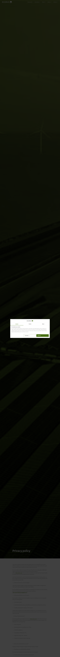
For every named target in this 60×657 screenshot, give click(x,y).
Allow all (39, 335)
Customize (26, 335)
